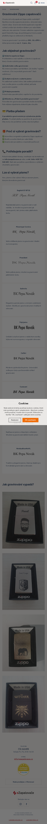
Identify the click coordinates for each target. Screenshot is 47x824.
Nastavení (14, 420)
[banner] (8, 3)
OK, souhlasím (30, 420)
